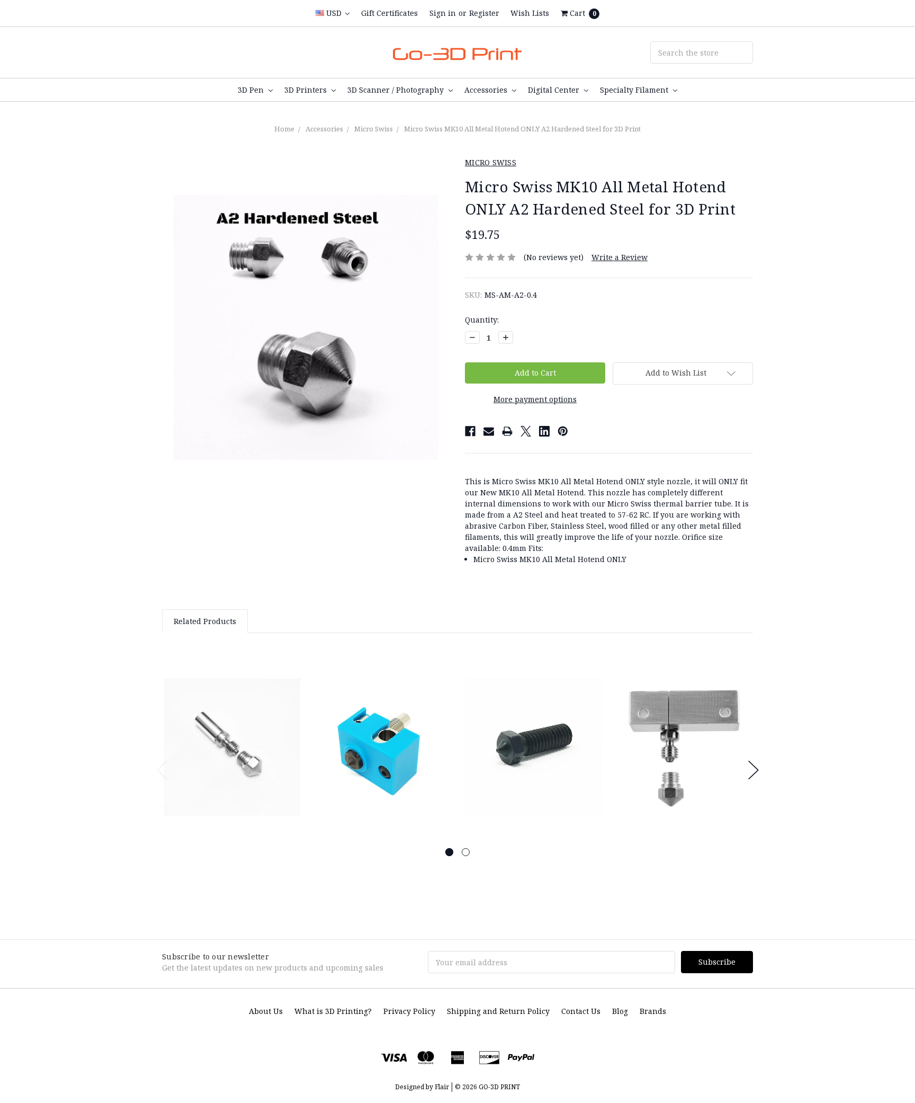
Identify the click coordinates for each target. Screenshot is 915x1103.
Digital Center (554, 90)
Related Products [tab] (205, 621)
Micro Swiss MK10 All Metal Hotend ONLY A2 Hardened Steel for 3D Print (522, 129)
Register (484, 13)
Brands (653, 1011)
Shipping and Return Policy (498, 1011)
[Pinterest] (563, 431)
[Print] (507, 431)
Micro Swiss (373, 129)
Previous (162, 770)
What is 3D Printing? (333, 1011)
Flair (442, 1086)
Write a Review (619, 257)
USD (334, 13)
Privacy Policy (409, 1011)
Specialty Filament (635, 90)
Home (284, 129)
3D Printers (306, 90)
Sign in (442, 13)
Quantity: (482, 320)
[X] (526, 431)
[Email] (488, 431)
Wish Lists (529, 13)
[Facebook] (470, 431)
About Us (266, 1011)
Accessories (486, 90)
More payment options (535, 399)
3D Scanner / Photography (396, 90)
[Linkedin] (544, 431)
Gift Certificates (389, 13)
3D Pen (252, 90)
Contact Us (580, 1011)
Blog (620, 1011)
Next (753, 770)
